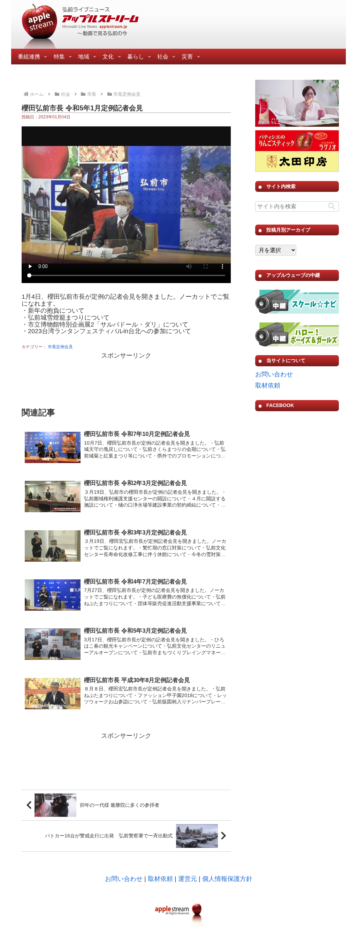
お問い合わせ (274, 374)
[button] (331, 206)
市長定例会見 (60, 346)
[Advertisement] (126, 378)
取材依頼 (267, 385)
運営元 (187, 878)
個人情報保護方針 (227, 878)
